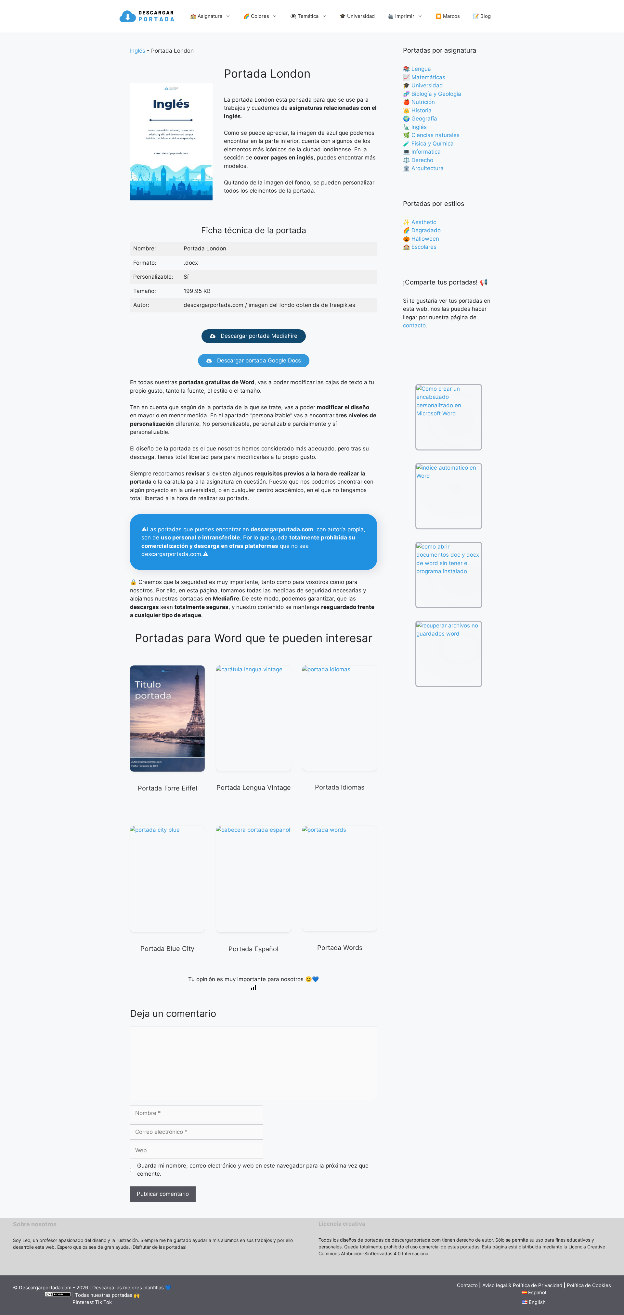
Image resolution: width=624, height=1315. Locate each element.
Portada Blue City (167, 949)
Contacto (467, 1285)
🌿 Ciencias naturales (431, 135)
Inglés (137, 50)
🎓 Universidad (357, 16)
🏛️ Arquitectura (423, 168)
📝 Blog (482, 16)
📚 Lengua (417, 69)
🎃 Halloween (421, 238)
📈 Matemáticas (424, 77)
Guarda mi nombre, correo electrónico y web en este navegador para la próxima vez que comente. (253, 1169)
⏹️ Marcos (448, 16)
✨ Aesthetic (419, 222)
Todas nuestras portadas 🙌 (107, 1295)
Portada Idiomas (339, 787)
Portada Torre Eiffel (167, 788)
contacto (414, 325)
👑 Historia (417, 110)
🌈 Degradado (422, 230)
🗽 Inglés (415, 127)
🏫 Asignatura (206, 16)
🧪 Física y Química (428, 143)
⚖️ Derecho (418, 160)
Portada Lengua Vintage (253, 787)
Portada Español (253, 949)
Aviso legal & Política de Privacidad (523, 1285)
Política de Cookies (589, 1285)
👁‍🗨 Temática (304, 16)
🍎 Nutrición (419, 102)
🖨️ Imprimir (401, 16)
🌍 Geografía (420, 118)
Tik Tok (103, 1302)
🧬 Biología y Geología (432, 94)
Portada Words (339, 948)
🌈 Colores (256, 16)
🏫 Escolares (419, 247)
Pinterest (83, 1302)
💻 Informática (422, 151)
